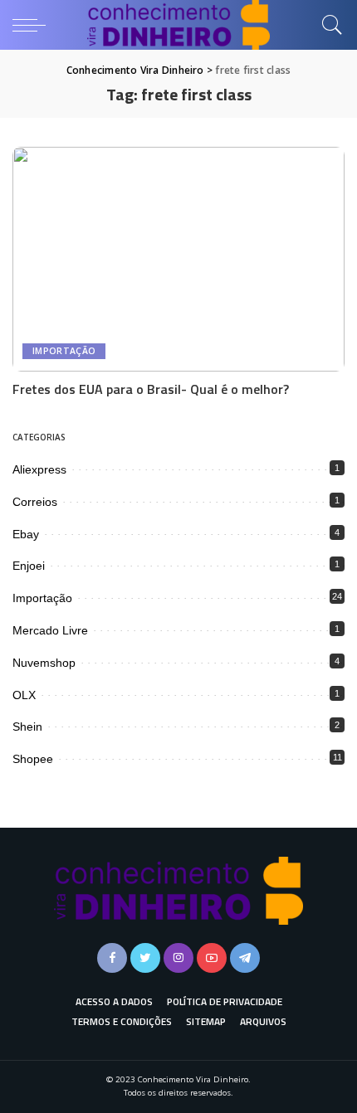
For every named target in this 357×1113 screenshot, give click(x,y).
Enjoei (28, 565)
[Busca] (328, 25)
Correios (34, 501)
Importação (63, 351)
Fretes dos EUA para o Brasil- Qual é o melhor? (150, 389)
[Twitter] (145, 958)
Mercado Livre (50, 630)
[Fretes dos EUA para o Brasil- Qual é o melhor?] (178, 259)
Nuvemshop (44, 662)
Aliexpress (39, 469)
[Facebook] (112, 958)
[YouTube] (212, 958)
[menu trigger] (33, 25)
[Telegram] (245, 958)
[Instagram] (178, 958)
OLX (24, 695)
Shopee (32, 758)
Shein (27, 726)
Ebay (25, 534)
